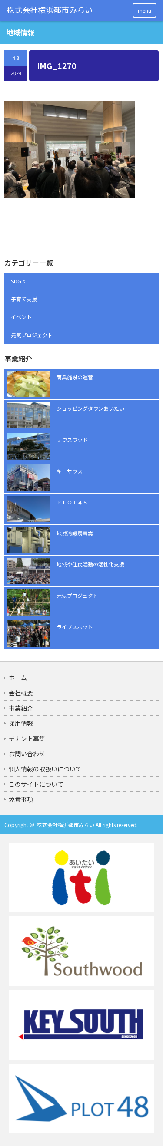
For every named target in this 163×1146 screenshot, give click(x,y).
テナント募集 (27, 738)
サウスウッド (72, 439)
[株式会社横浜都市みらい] (50, 10)
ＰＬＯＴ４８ (72, 502)
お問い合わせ (27, 754)
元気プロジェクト (32, 335)
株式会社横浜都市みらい (65, 824)
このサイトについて (36, 784)
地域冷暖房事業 (75, 533)
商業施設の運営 (75, 377)
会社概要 (21, 693)
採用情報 (21, 723)
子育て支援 (24, 299)
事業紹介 (21, 708)
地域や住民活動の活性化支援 (90, 564)
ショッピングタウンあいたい (90, 408)
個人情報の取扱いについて (45, 769)
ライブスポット (75, 626)
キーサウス (70, 470)
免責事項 (21, 799)
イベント (21, 316)
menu (144, 10)
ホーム (18, 678)
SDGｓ (19, 281)
